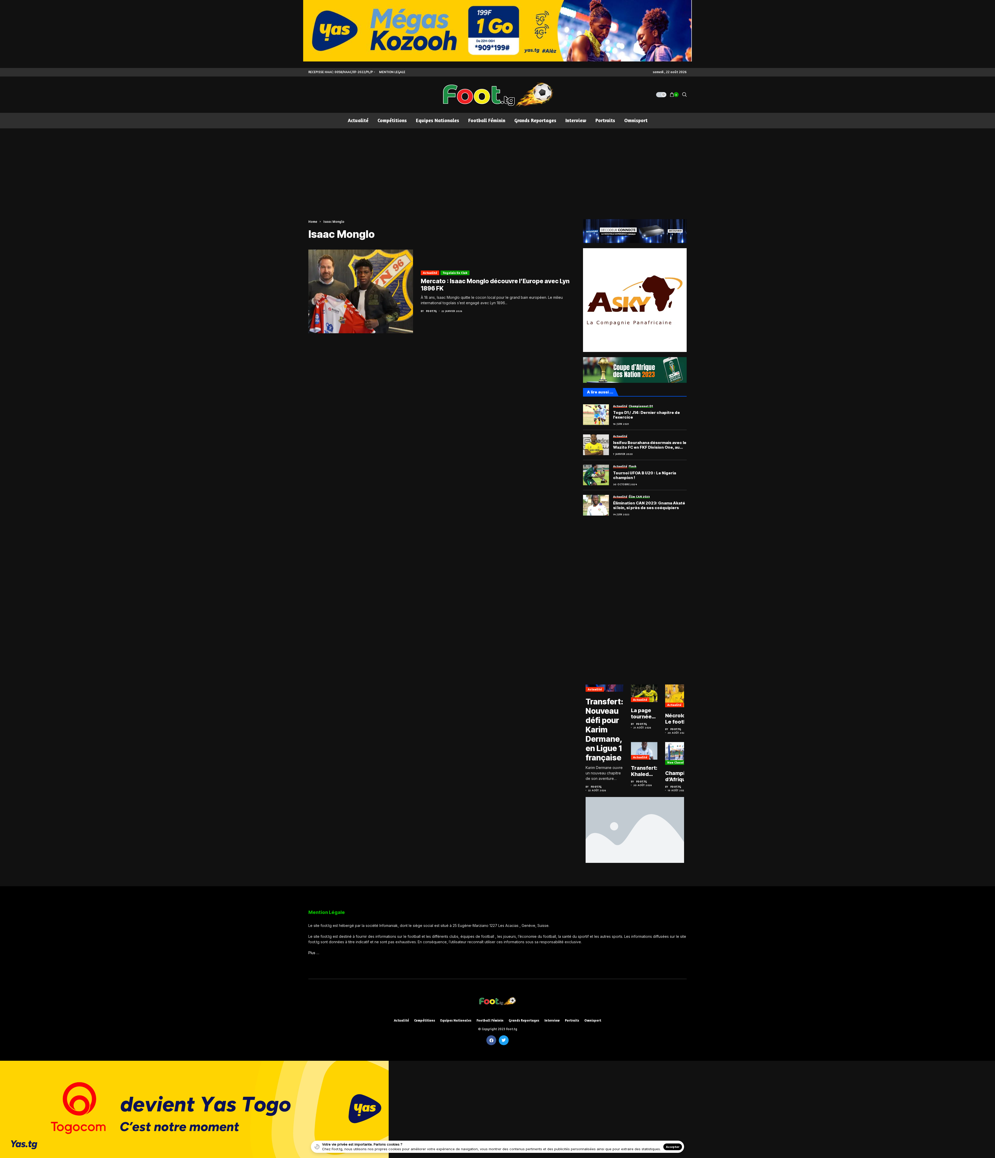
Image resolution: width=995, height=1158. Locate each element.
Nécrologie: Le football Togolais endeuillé (680, 718)
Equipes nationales (455, 1020)
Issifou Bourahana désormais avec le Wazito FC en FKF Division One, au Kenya (649, 445)
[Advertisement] (497, 167)
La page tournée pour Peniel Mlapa (641, 713)
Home (312, 221)
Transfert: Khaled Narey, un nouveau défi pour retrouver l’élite (644, 771)
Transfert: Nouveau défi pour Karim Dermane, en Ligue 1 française (604, 729)
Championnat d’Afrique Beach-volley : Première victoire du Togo (682, 776)
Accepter (672, 1147)
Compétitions (424, 1020)
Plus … (313, 953)
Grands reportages (524, 1020)
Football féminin (490, 1020)
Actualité (430, 273)
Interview (552, 1020)
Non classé (675, 762)
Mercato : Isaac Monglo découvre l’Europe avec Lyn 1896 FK (495, 285)
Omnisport (592, 1020)
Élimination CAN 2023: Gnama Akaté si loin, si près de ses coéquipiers (649, 505)
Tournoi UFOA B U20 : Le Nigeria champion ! (644, 475)
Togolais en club (455, 273)
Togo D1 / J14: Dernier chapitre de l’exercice (646, 415)
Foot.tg (431, 311)
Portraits (572, 1020)
